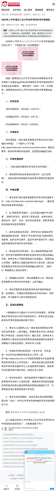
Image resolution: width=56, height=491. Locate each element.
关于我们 (11, 475)
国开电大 (50, 10)
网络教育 (39, 10)
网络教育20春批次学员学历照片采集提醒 (19, 463)
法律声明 (20, 475)
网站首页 (6, 10)
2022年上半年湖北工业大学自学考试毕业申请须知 (23, 438)
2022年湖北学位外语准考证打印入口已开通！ (21, 466)
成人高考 (28, 10)
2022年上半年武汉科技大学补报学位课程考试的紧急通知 (25, 448)
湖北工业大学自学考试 (30, 41)
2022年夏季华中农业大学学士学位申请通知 (20, 445)
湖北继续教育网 (15, 14)
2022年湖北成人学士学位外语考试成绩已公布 (21, 452)
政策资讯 (27, 14)
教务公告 (36, 14)
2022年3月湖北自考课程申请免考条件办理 (19, 459)
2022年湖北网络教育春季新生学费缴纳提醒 (20, 456)
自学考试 (17, 10)
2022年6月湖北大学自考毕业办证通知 (23, 427)
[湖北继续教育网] (10, 6)
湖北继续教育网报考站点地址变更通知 (18, 434)
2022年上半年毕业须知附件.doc (27, 412)
